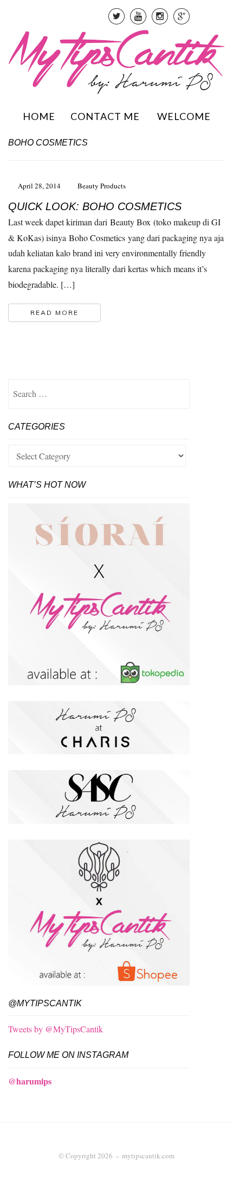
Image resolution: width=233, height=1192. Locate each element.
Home (39, 116)
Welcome (184, 116)
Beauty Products (101, 186)
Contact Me (105, 116)
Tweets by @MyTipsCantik (55, 1029)
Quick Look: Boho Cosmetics (95, 206)
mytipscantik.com (148, 1156)
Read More (54, 312)
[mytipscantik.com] (116, 60)
